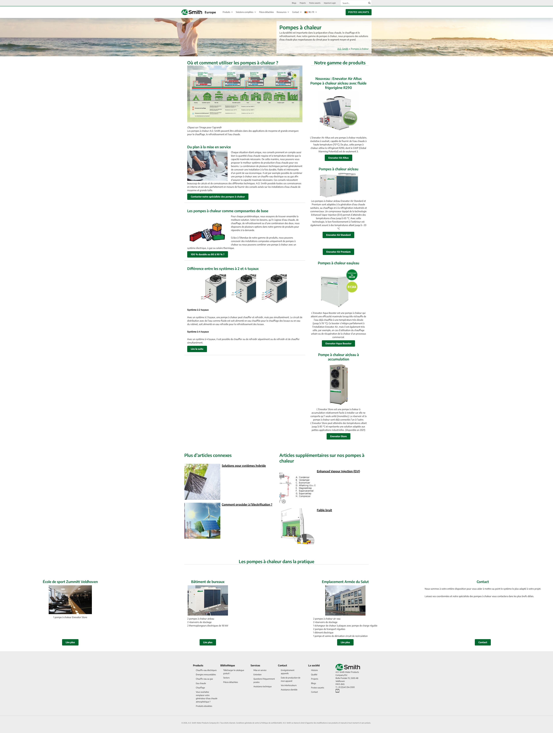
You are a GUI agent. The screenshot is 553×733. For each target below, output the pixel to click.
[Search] (369, 3)
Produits (226, 12)
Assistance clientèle (289, 689)
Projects (314, 679)
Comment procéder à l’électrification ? (247, 504)
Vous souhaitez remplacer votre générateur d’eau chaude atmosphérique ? (206, 697)
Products (198, 665)
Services (255, 665)
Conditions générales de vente (248, 723)
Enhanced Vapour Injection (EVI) (338, 471)
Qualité (314, 674)
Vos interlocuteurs (289, 685)
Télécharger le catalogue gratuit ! (233, 672)
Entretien (257, 674)
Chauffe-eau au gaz (204, 679)
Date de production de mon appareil (290, 679)
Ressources (281, 12)
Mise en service (259, 670)
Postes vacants (317, 687)
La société (314, 665)
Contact (295, 12)
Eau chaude (201, 683)
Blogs (313, 683)
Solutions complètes (244, 12)
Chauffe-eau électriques (206, 670)
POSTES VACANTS (358, 12)
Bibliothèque (227, 665)
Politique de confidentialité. (272, 723)
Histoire (314, 670)
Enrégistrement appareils (287, 672)
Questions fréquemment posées (264, 680)
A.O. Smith (342, 48)
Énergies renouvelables (206, 674)
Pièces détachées (266, 12)
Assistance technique (262, 686)
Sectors (226, 677)
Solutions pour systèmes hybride (244, 465)
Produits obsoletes (204, 706)
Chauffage (200, 687)
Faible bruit (324, 510)
